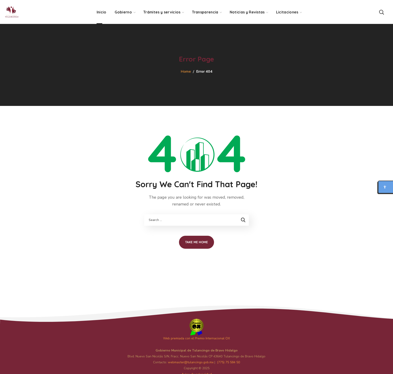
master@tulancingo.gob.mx (191, 362)
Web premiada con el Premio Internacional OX (196, 338)
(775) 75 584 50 (228, 362)
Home (186, 71)
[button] (381, 12)
